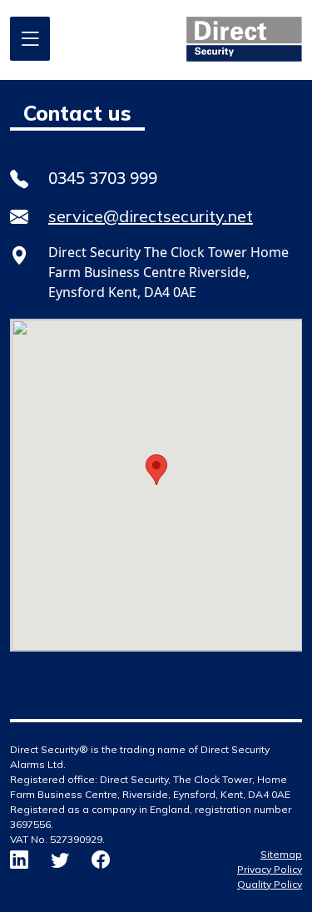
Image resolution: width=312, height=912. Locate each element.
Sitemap (281, 854)
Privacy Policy (269, 869)
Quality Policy (269, 884)
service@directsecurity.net (150, 216)
